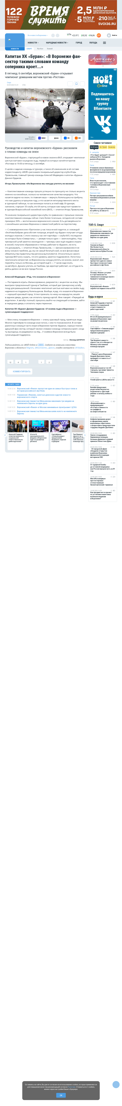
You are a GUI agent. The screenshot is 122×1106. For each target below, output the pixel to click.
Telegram (30, 347)
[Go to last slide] (5, 435)
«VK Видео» (79, 347)
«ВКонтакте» (41, 347)
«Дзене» (51, 347)
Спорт (29, 49)
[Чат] (116, 1084)
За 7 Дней (103, 147)
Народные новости (56, 42)
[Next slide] (85, 435)
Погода (93, 42)
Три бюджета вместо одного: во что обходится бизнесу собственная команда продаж (81, 437)
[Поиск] (112, 42)
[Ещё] (104, 43)
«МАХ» (40, 345)
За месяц (111, 147)
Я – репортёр (94, 152)
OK (61, 1095)
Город (79, 42)
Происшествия (95, 193)
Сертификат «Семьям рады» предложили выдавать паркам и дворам (59, 437)
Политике (72, 1087)
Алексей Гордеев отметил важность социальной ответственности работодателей (16, 437)
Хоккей (50, 49)
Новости (32, 42)
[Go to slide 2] (103, 66)
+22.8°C (75, 35)
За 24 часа (94, 147)
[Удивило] (34, 359)
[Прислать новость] (99, 35)
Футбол (40, 49)
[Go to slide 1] (101, 66)
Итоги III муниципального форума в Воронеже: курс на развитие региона (38, 437)
